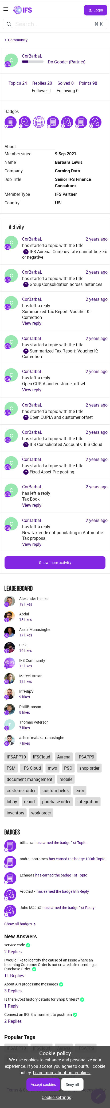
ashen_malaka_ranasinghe (41, 737)
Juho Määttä (30, 907)
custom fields (55, 790)
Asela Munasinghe (34, 629)
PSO (68, 768)
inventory (15, 813)
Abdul (24, 613)
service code (14, 944)
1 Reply (11, 1006)
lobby (12, 802)
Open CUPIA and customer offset (53, 384)
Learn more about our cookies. (62, 1072)
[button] (6, 11)
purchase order (56, 802)
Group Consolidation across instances (62, 284)
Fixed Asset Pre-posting (48, 472)
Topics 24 (18, 83)
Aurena (63, 757)
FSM (11, 768)
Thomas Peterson (34, 722)
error (80, 790)
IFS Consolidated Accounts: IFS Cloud (62, 444)
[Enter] (9, 24)
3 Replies (13, 991)
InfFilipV (26, 691)
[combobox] (55, 24)
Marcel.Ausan (30, 675)
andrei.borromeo (34, 858)
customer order (21, 790)
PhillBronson (30, 706)
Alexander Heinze (33, 598)
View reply (31, 323)
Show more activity (55, 562)
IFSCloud (41, 757)
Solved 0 (66, 83)
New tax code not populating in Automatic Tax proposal (62, 535)
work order (41, 813)
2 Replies (13, 952)
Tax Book (31, 499)
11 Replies (14, 976)
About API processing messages (31, 984)
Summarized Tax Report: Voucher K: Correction (60, 353)
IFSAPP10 (16, 757)
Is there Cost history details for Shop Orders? (41, 999)
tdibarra (26, 842)
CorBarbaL (32, 56)
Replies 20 (42, 83)
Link (22, 644)
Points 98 (88, 83)
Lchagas (27, 875)
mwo (52, 768)
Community (18, 39)
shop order (89, 768)
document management (30, 779)
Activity (16, 227)
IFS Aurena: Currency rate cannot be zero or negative (64, 254)
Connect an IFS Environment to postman (38, 1014)
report (29, 802)
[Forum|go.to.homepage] (22, 10)
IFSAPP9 (85, 757)
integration (87, 802)
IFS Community (32, 660)
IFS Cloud (31, 768)
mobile (66, 779)
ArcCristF (28, 891)
